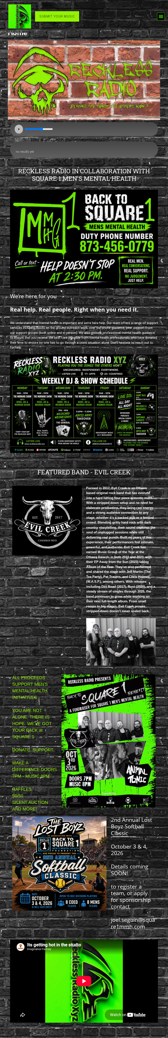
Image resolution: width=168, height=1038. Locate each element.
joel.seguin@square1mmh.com (133, 923)
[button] (161, 16)
